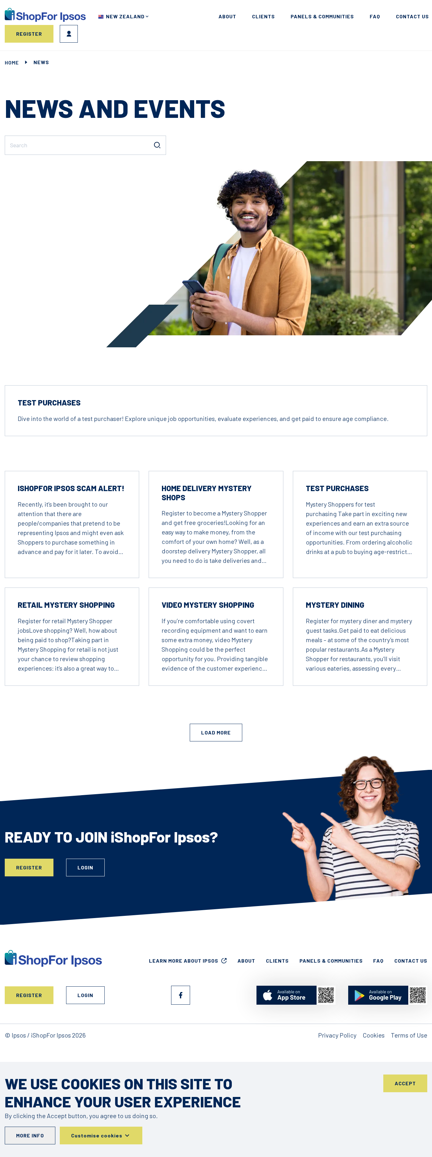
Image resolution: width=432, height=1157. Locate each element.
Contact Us (410, 961)
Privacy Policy (337, 1035)
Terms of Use (409, 1035)
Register (29, 34)
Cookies (374, 1035)
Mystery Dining (335, 604)
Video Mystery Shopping (208, 604)
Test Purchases (49, 402)
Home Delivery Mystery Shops (207, 493)
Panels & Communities (322, 16)
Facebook (180, 995)
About (227, 16)
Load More (216, 732)
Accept (405, 1083)
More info (30, 1135)
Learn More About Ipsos (183, 961)
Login (69, 34)
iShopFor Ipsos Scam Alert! (71, 488)
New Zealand (125, 16)
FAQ (375, 16)
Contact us (412, 16)
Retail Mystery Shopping (66, 604)
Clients (263, 16)
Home (12, 62)
